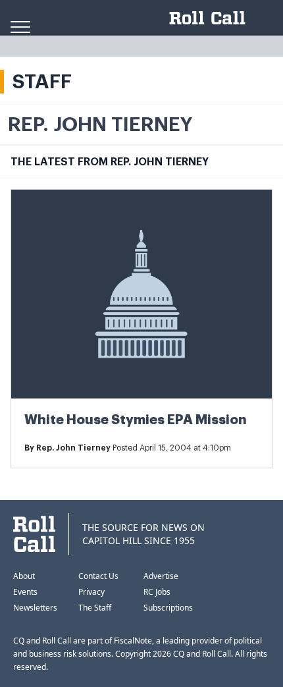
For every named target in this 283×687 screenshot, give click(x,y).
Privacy (91, 591)
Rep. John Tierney (73, 448)
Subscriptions (168, 607)
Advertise (160, 576)
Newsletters (35, 607)
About (24, 576)
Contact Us (98, 576)
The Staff (94, 607)
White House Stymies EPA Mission (135, 420)
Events (25, 591)
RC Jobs (156, 591)
